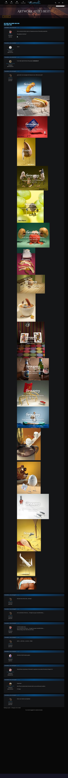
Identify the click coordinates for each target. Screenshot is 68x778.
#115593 (17, 623)
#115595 (17, 637)
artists (7, 23)
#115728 (17, 695)
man (18, 23)
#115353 (17, 71)
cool (9, 23)
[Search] (65, 6)
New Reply (6, 16)
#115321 (17, 43)
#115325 (17, 57)
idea (16, 23)
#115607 (17, 665)
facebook (13, 23)
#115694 (18, 679)
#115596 (17, 651)
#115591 (17, 609)
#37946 (17, 27)
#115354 (17, 594)
